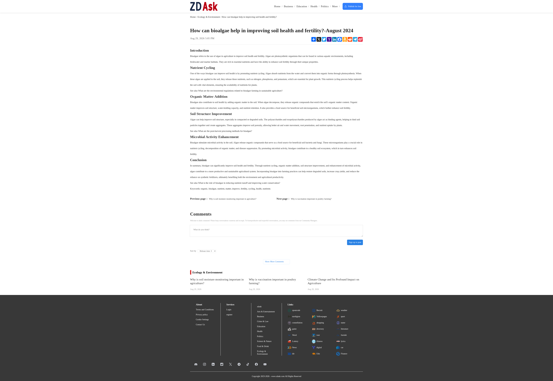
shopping (320, 323)
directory (320, 329)
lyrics (343, 341)
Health (313, 6)
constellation (297, 323)
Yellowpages (322, 316)
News (294, 347)
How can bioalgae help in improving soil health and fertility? (249, 17)
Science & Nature (264, 341)
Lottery (295, 341)
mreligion (296, 316)
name (343, 323)
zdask (259, 306)
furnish (344, 335)
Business (288, 6)
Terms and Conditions (205, 310)
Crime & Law (262, 321)
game (294, 329)
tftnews (319, 341)
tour (318, 335)
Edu (318, 354)
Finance (344, 354)
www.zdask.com (278, 376)
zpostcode (296, 310)
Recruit (319, 310)
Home (277, 6)
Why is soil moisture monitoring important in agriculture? (232, 199)
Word (294, 335)
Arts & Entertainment (266, 312)
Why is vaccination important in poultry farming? (311, 199)
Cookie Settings (202, 319)
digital (319, 347)
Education (302, 6)
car (342, 347)
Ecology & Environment (209, 17)
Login (228, 310)
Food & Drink (263, 346)
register (229, 315)
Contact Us (200, 325)
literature (344, 329)
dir (293, 354)
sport (343, 316)
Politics (325, 6)
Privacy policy (202, 315)
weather (344, 310)
